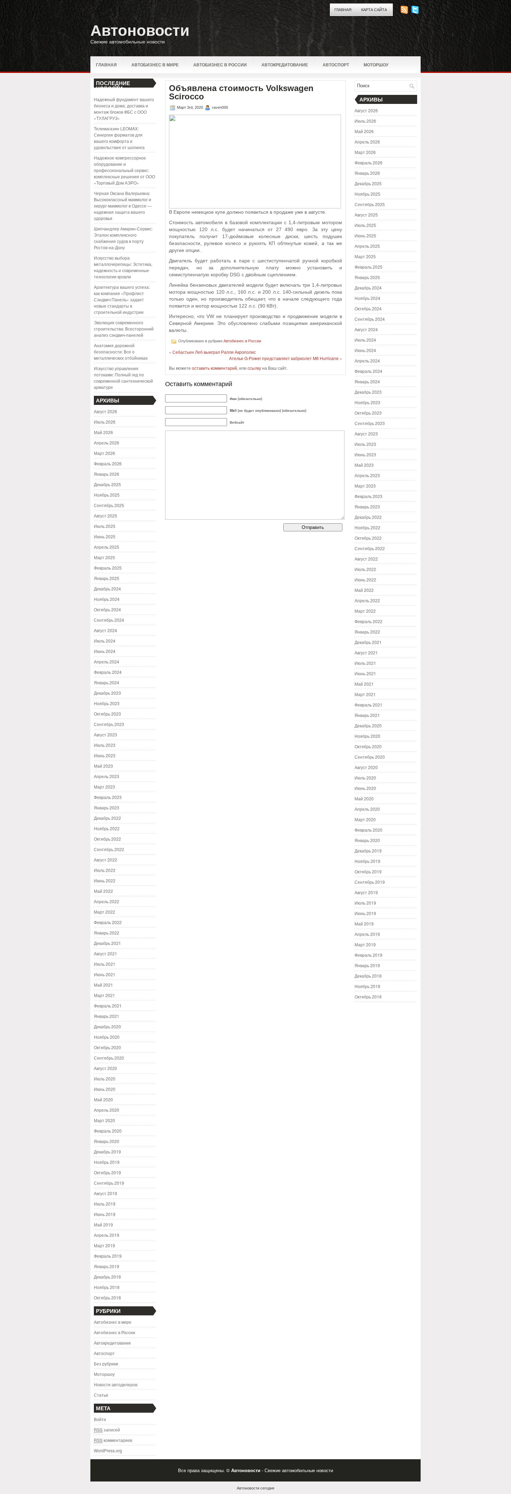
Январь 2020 (106, 1141)
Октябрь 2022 (107, 839)
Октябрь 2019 (107, 1172)
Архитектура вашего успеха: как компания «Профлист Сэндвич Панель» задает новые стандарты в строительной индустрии (122, 299)
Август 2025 (105, 516)
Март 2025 (104, 557)
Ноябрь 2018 (107, 1287)
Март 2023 (104, 787)
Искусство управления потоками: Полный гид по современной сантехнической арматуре (123, 377)
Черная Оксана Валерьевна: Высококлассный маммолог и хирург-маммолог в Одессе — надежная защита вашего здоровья (123, 205)
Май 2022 (103, 891)
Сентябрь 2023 (109, 724)
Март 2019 (104, 1245)
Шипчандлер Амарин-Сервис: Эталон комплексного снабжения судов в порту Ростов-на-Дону (123, 238)
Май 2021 (103, 985)
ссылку (254, 368)
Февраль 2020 (108, 1131)
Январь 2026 (106, 474)
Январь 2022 (106, 933)
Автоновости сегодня (255, 1488)
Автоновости (139, 30)
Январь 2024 (106, 682)
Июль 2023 (104, 745)
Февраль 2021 (108, 1006)
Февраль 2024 (108, 672)
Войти (100, 1419)
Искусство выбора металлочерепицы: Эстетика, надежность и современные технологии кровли (123, 267)
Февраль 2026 (108, 463)
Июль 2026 (104, 422)
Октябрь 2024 (107, 609)
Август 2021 (105, 953)
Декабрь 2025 (107, 484)
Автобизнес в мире (155, 65)
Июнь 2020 (104, 1089)
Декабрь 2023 (107, 693)
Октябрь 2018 (107, 1297)
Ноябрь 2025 (107, 495)
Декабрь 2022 (107, 818)
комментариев (113, 1440)
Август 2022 (105, 860)
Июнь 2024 (104, 651)
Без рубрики (106, 1363)
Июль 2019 (104, 1204)
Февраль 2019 (108, 1256)
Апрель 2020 (106, 1110)
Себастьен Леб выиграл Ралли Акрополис (214, 352)
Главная (342, 10)
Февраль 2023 (108, 797)
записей (107, 1429)
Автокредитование (284, 65)
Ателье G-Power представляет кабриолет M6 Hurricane (284, 358)
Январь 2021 (106, 1016)
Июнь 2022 (104, 880)
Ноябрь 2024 (107, 599)
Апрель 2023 (106, 776)
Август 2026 (105, 411)
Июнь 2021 (104, 974)
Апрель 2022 (106, 901)
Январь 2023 (106, 807)
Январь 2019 (106, 1266)
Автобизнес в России (220, 65)
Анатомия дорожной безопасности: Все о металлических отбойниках (121, 351)
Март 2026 (104, 453)
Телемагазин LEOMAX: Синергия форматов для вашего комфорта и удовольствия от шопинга (119, 137)
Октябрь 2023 (107, 714)
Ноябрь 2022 (107, 828)
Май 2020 (103, 1099)
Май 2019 (103, 1224)
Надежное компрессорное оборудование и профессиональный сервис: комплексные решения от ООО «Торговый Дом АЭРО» (124, 170)
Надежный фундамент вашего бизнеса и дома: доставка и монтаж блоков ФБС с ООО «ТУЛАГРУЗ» (124, 108)
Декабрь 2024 (107, 588)
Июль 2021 (104, 964)
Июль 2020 (104, 1078)
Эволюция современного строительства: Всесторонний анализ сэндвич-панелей (124, 328)
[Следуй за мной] (416, 12)
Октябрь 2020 (107, 1047)
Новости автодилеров (115, 1384)
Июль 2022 (104, 870)
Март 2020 (104, 1120)
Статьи (101, 1395)
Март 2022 (104, 912)
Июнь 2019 (104, 1214)
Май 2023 (103, 766)
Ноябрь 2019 (107, 1162)
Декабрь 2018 (107, 1277)
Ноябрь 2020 (107, 1037)
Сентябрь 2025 (109, 505)
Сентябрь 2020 (109, 1058)
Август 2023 (105, 734)
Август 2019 (105, 1193)
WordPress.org (108, 1450)
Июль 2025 (104, 526)
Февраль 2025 (108, 568)
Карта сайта (374, 10)
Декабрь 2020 (107, 1026)
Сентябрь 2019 (109, 1183)
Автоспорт (336, 65)
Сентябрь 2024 (109, 620)
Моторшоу (376, 65)
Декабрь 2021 (107, 943)
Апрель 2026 (106, 443)
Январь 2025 (106, 578)
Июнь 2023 (104, 755)
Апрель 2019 (106, 1235)
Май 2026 (103, 432)
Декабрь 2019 (107, 1151)
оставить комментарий (214, 368)
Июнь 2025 (104, 536)
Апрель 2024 (106, 661)
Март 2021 (104, 995)
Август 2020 (105, 1068)
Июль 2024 (104, 641)
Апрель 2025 (106, 547)
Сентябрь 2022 (109, 849)
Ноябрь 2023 (107, 703)
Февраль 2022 (108, 922)
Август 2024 (105, 630)
